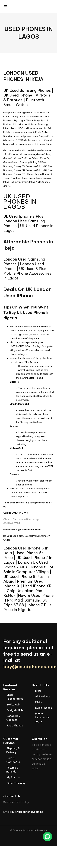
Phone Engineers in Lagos (42, 717)
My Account (14, 777)
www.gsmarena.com (33, 334)
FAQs (38, 702)
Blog (38, 690)
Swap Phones (43, 707)
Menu (5, 6)
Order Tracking (16, 783)
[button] (47, 836)
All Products (42, 696)
